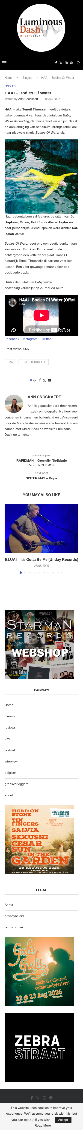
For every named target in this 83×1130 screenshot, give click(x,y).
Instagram (30, 339)
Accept (63, 1120)
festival (10, 750)
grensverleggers (16, 784)
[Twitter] (60, 63)
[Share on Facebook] (40, 380)
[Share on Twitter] (44, 380)
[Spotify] (71, 63)
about (9, 795)
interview (11, 761)
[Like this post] (34, 380)
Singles (27, 77)
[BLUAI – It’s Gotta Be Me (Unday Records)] (41, 528)
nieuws (10, 716)
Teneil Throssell (33, 362)
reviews (10, 727)
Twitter (46, 339)
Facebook (12, 339)
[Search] (78, 63)
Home (8, 77)
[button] (8, 539)
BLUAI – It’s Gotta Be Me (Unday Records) (41, 560)
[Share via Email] (49, 380)
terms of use (14, 927)
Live (8, 738)
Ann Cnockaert (28, 99)
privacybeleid (14, 916)
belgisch (11, 772)
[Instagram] (66, 63)
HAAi (10, 362)
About (9, 905)
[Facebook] (56, 63)
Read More (43, 1125)
